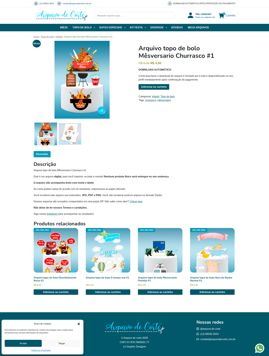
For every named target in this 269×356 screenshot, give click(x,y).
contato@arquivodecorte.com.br (76, 3)
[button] (78, 323)
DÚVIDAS (177, 27)
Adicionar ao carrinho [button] (56, 292)
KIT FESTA (136, 27)
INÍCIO (64, 27)
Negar (62, 343)
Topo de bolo (47, 37)
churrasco (150, 100)
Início (36, 37)
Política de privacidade (41, 350)
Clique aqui (136, 201)
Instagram (52, 214)
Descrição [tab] (42, 154)
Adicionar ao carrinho (154, 86)
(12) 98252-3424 (46, 3)
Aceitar (23, 343)
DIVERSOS (156, 27)
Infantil (59, 37)
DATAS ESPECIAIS (110, 27)
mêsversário (164, 100)
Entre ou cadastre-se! (205, 17)
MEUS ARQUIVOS (198, 27)
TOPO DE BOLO (82, 27)
